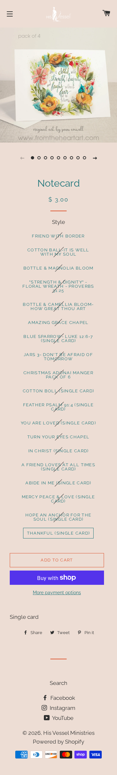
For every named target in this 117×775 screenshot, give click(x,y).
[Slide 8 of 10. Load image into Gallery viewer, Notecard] (78, 158)
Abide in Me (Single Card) (58, 482)
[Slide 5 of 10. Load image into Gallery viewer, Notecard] (58, 158)
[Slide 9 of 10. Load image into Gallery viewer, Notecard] (84, 158)
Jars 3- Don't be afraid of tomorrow (58, 356)
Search (58, 683)
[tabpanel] (58, 84)
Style (58, 222)
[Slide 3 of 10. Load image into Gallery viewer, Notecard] (45, 158)
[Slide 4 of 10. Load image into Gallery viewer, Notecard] (52, 158)
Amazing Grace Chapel (58, 322)
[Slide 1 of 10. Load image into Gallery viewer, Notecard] (32, 158)
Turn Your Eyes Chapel (58, 436)
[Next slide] (95, 158)
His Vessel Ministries (69, 733)
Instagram (61, 708)
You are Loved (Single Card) (58, 423)
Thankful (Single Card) (58, 533)
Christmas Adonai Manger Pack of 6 (58, 374)
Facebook (62, 698)
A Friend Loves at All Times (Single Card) (58, 466)
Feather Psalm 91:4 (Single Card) (58, 406)
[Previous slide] (22, 158)
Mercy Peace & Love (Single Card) (58, 498)
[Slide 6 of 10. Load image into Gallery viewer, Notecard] (65, 158)
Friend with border (58, 236)
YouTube (62, 718)
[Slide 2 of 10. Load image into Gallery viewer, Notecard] (39, 158)
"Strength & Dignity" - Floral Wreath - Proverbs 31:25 (58, 286)
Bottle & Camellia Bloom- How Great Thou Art (58, 306)
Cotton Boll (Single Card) (58, 390)
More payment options (57, 592)
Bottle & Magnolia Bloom (58, 268)
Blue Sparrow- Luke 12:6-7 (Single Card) (58, 338)
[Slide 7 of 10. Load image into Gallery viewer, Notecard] (71, 158)
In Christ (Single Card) (58, 450)
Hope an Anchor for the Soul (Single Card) (58, 517)
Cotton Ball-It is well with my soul (58, 252)
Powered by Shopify (58, 741)
